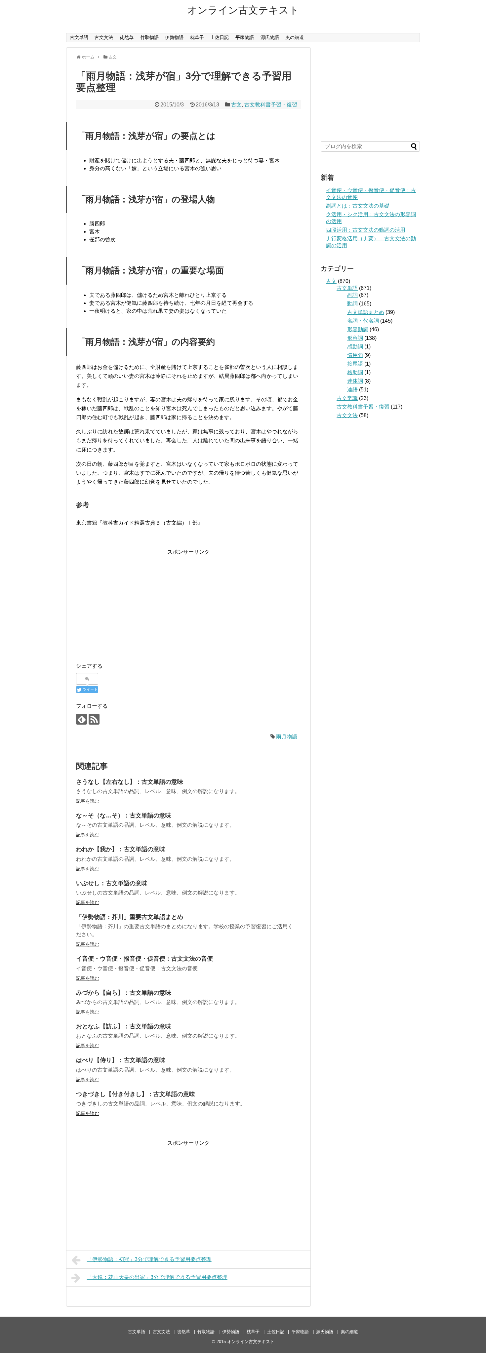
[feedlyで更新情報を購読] (81, 719)
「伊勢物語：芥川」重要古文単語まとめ (129, 917)
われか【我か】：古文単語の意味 (120, 849)
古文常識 (347, 398)
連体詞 (355, 381)
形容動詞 (357, 329)
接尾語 (355, 364)
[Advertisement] (188, 602)
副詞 (352, 295)
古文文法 (104, 37)
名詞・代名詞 (363, 321)
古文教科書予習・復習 (270, 104)
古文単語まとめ (365, 312)
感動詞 (355, 346)
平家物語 (244, 37)
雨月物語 (286, 736)
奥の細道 (294, 37)
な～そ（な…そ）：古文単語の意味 (123, 815)
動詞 (352, 303)
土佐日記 (219, 37)
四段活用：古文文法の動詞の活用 (365, 230)
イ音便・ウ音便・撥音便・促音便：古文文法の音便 (144, 958)
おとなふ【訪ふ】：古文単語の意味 (123, 1026)
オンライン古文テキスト (243, 10)
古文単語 (79, 37)
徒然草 (127, 37)
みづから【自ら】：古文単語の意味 (123, 992)
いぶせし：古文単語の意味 (111, 883)
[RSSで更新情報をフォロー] (94, 719)
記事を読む (87, 801)
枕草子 (197, 37)
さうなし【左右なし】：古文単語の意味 (129, 781)
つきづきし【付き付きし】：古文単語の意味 (135, 1094)
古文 (236, 104)
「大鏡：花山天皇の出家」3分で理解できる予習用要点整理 (157, 1277)
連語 (352, 389)
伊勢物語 (174, 37)
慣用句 (355, 355)
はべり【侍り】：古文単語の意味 (120, 1060)
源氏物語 (270, 37)
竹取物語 (149, 37)
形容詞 (355, 338)
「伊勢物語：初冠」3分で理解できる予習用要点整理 (149, 1259)
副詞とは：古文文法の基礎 (357, 206)
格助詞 (355, 372)
